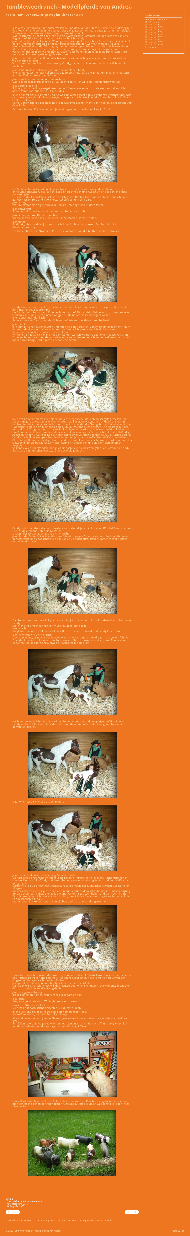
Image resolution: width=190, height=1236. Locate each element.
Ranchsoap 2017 (154, 37)
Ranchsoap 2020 (154, 44)
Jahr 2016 (23, 1203)
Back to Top (178, 1230)
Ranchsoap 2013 (154, 27)
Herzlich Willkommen (156, 19)
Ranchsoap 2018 (154, 39)
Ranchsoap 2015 (154, 32)
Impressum (151, 47)
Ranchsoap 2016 (154, 34)
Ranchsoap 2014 (154, 29)
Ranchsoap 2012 (154, 24)
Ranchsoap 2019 (154, 42)
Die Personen (152, 22)
